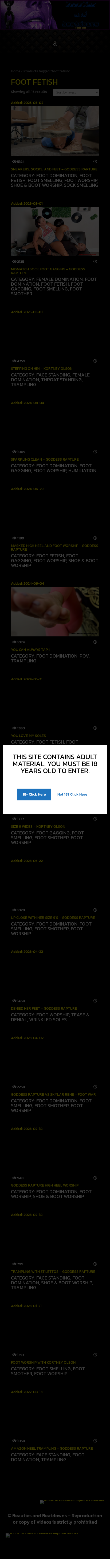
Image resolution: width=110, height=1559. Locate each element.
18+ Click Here (34, 794)
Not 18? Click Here (72, 794)
